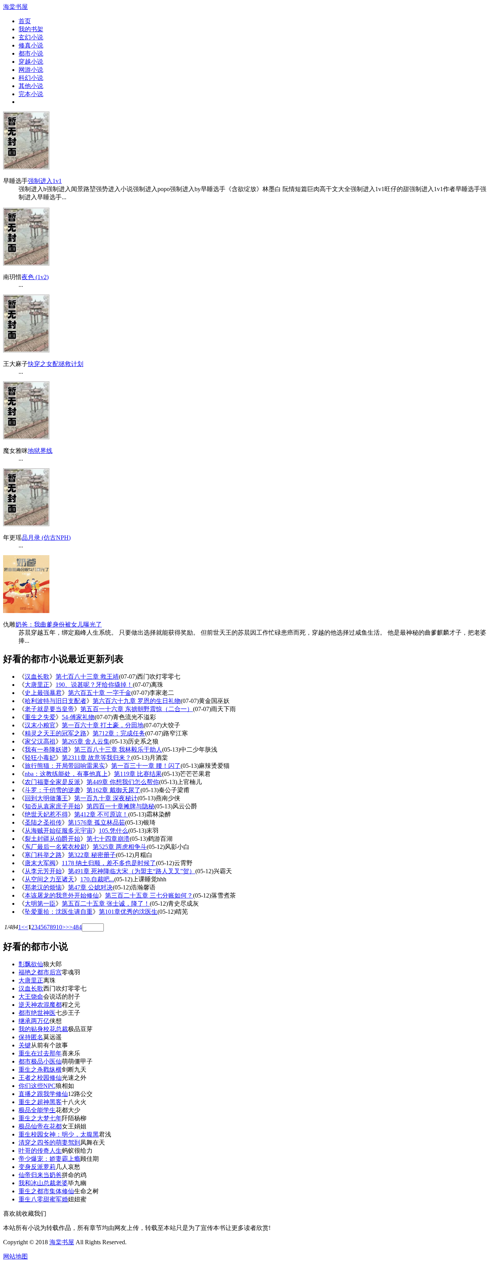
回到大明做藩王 (46, 798)
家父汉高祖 (40, 741)
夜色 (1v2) (35, 277)
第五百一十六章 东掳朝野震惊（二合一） (136, 709)
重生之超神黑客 (40, 1102)
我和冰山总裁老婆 (43, 1183)
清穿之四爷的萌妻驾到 (49, 1142)
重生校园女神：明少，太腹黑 (59, 1134)
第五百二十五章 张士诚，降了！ (106, 903)
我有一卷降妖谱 (46, 749)
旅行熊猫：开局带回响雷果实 (65, 765)
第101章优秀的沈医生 (128, 911)
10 (59, 927)
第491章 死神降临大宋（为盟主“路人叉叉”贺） (131, 871)
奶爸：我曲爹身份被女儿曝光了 (58, 624)
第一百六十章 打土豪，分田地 (103, 725)
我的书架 (31, 29)
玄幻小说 (31, 37)
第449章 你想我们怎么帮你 (122, 782)
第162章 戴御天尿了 (113, 790)
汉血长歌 (37, 676)
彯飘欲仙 (31, 964)
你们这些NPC (37, 1085)
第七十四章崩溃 (108, 838)
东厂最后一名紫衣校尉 (55, 847)
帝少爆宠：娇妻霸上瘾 (49, 1158)
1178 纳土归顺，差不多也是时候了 (109, 863)
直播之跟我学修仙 (43, 1094)
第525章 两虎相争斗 (120, 847)
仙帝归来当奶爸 (40, 1175)
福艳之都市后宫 (40, 972)
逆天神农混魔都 (40, 1004)
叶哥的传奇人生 (40, 1150)
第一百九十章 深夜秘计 (105, 798)
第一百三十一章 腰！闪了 (146, 765)
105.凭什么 (113, 830)
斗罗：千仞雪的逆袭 (52, 790)
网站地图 (15, 1256)
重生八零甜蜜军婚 (43, 1199)
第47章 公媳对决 (90, 887)
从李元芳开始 (43, 871)
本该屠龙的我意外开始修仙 (62, 895)
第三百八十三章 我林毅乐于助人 (118, 749)
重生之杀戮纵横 (40, 1069)
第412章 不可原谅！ (101, 814)
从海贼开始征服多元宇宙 (59, 830)
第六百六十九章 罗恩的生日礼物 (137, 701)
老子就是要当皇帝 (49, 709)
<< (24, 927)
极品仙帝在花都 (40, 1126)
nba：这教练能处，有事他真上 (66, 774)
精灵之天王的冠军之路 (55, 733)
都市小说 (31, 53)
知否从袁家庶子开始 (52, 806)
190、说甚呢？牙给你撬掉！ (94, 684)
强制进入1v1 (45, 181)
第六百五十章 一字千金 (99, 692)
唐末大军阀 (40, 863)
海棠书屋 (15, 6)
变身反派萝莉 (37, 1167)
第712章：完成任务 (119, 733)
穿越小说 (31, 61)
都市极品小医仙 (40, 1061)
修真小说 (31, 45)
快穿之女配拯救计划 (55, 364)
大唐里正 (37, 684)
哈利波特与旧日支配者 (55, 701)
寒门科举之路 (43, 855)
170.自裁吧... (97, 879)
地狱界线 (40, 450)
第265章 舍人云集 (86, 741)
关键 (25, 1045)
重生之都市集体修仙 (46, 1191)
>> (69, 927)
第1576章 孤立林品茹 (96, 822)
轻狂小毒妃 (40, 757)
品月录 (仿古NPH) (46, 537)
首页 (25, 21)
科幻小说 (31, 78)
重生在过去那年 (40, 1053)
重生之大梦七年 (40, 1118)
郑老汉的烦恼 (43, 887)
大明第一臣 (40, 903)
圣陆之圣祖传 (43, 822)
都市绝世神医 (37, 1013)
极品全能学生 (37, 1110)
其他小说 (31, 86)
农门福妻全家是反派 (52, 782)
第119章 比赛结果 (138, 774)
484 (77, 927)
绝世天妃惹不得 (46, 814)
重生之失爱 (40, 717)
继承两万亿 (34, 1021)
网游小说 (31, 69)
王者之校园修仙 (40, 1077)
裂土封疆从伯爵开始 (52, 838)
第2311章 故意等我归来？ (96, 757)
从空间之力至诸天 (49, 879)
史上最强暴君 (43, 692)
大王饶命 (31, 996)
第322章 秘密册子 (92, 855)
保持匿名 (31, 1037)
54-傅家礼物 (78, 717)
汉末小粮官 (40, 725)
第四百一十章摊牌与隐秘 (120, 806)
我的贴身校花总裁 (43, 1029)
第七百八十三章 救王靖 (87, 676)
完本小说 (31, 94)
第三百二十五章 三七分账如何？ (149, 895)
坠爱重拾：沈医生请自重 (59, 911)
